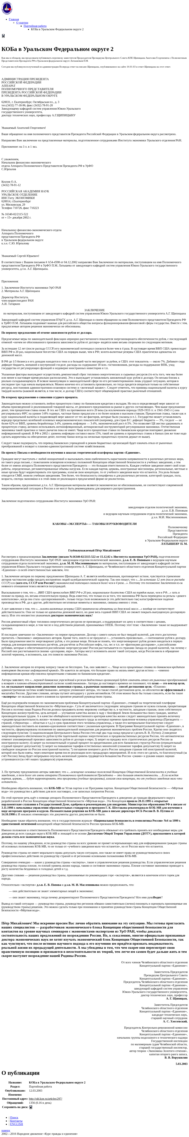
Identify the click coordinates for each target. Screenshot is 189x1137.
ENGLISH (16, 1124)
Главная (14, 19)
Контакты (16, 1120)
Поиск (14, 1117)
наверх (5, 1130)
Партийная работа (35, 25)
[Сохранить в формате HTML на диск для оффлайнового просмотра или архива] (3, 36)
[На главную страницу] (7, 13)
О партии (22, 22)
